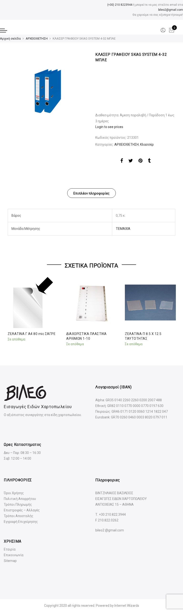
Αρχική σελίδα (10, 38)
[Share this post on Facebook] (121, 161)
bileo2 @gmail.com (109, 530)
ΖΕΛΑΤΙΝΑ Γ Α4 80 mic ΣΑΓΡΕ (32, 334)
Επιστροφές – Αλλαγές (22, 510)
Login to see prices (109, 127)
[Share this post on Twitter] (130, 161)
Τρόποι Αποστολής (18, 516)
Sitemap (10, 561)
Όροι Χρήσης (14, 493)
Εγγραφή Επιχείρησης (21, 522)
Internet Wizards (126, 605)
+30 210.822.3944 (112, 514)
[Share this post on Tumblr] (149, 161)
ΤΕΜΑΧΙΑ (123, 229)
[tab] (91, 193)
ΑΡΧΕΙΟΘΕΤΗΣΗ (37, 38)
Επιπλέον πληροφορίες (91, 193)
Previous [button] (11, 310)
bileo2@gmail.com (170, 9)
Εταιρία (9, 549)
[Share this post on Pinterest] (140, 161)
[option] (48, 92)
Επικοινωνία (13, 555)
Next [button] (171, 310)
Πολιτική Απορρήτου (20, 499)
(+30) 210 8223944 (119, 4)
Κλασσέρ (147, 144)
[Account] (163, 30)
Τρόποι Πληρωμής (18, 504)
